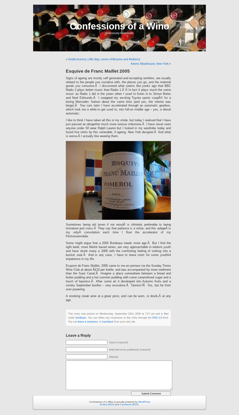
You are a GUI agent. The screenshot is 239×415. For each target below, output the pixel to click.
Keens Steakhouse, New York (150, 63)
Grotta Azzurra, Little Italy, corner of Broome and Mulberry (104, 59)
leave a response (88, 321)
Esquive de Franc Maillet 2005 (98, 71)
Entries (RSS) (107, 404)
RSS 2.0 (157, 317)
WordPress (144, 402)
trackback (107, 321)
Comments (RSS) (129, 404)
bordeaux (81, 317)
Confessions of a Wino (119, 26)
